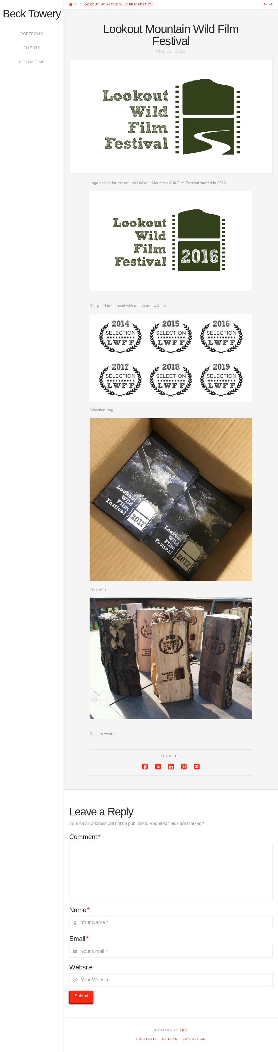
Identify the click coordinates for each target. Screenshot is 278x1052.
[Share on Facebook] (145, 767)
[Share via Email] (197, 767)
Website (81, 967)
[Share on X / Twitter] (158, 767)
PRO (183, 1030)
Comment (84, 836)
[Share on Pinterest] (184, 767)
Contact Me (194, 1038)
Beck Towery (32, 13)
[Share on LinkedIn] (171, 767)
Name (79, 909)
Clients (170, 1038)
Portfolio (146, 1038)
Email (79, 938)
